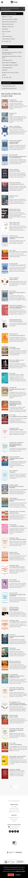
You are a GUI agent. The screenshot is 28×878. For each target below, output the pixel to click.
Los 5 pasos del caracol (17, 335)
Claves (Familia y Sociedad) (8, 39)
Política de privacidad (14, 810)
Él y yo (11, 197)
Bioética (4, 75)
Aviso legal (14, 806)
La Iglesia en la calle (16, 184)
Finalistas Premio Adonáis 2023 (9, 88)
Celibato (12, 472)
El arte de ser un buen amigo (16, 636)
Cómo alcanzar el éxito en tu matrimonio (17, 307)
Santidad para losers (16, 375)
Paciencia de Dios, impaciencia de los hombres (15, 445)
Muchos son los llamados (18, 252)
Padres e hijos (14, 513)
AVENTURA (4, 70)
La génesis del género (16, 526)
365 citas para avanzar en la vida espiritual (17, 156)
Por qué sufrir (14, 361)
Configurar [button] (17, 874)
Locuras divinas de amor (17, 539)
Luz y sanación (14, 224)
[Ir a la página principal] (14, 2)
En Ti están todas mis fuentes (16, 487)
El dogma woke (14, 581)
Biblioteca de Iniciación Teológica (9, 19)
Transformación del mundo (16, 458)
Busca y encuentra (6, 31)
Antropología (5, 50)
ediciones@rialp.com (15, 826)
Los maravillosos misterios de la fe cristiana (15, 404)
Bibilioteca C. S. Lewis (7, 16)
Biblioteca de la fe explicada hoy (9, 21)
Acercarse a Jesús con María (16, 689)
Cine (3, 34)
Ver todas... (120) (7, 77)
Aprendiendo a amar (16, 430)
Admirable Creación (16, 758)
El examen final (14, 349)
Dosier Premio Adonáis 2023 (8, 86)
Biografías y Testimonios (8, 26)
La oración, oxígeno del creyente (17, 595)
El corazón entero (15, 128)
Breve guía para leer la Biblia (17, 293)
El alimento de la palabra (18, 416)
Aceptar (11, 874)
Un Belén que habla (16, 321)
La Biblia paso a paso (16, 101)
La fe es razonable (15, 744)
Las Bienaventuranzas (17, 567)
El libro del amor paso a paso (17, 389)
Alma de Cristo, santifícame (14, 142)
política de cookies (20, 871)
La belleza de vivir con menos (17, 500)
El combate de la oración (18, 622)
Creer (11, 115)
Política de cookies (14, 808)
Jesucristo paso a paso (16, 771)
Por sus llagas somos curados (16, 237)
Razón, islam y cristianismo (14, 609)
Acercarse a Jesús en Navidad (16, 730)
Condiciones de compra (14, 811)
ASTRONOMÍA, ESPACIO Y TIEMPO (10, 65)
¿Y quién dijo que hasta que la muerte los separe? (18, 704)
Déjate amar (13, 279)
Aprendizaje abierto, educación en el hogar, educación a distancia (12, 53)
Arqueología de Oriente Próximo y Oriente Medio (11, 57)
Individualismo (14, 554)
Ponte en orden (14, 171)
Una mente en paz (15, 663)
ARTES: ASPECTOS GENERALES (9, 62)
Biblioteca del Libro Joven (8, 24)
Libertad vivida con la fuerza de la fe (16, 676)
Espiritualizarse (15, 211)
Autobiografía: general (7, 67)
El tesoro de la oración (17, 265)
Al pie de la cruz (14, 650)
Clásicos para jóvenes (7, 36)
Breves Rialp (5, 29)
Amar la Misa (13, 717)
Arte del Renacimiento (7, 60)
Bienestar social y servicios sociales (10, 72)
